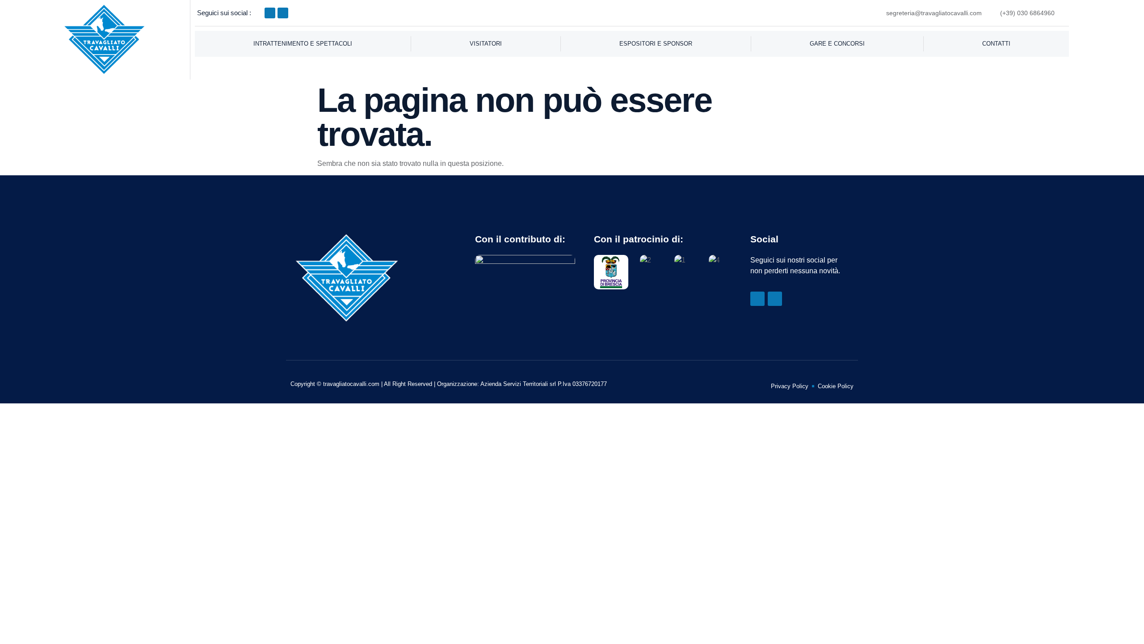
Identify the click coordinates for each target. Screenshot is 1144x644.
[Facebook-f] (270, 13)
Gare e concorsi (837, 43)
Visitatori (486, 43)
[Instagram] (283, 13)
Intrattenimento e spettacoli (302, 43)
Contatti (996, 43)
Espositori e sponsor (655, 43)
